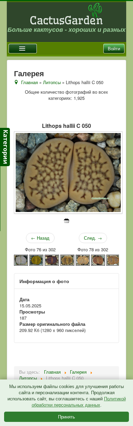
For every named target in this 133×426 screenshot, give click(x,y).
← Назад (40, 238)
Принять (66, 416)
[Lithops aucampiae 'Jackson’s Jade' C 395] (36, 259)
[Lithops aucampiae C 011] (113, 259)
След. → (93, 238)
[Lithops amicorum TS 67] (21, 259)
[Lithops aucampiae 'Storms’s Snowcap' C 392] (67, 259)
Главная (29, 82)
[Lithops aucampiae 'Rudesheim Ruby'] (52, 259)
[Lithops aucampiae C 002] (83, 259)
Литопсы (52, 82)
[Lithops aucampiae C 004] (98, 259)
